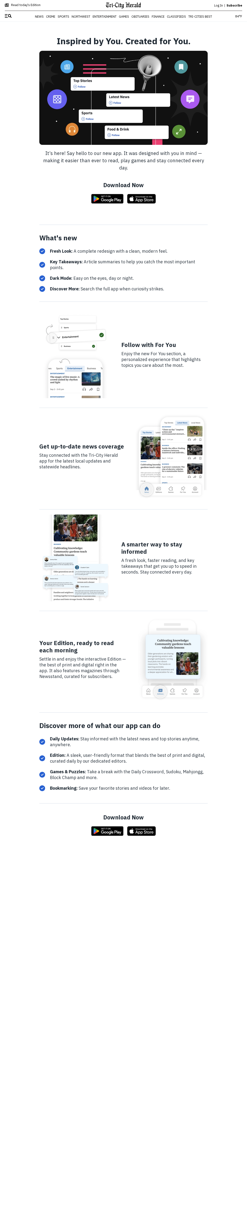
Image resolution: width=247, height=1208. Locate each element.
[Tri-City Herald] (123, 5)
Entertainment (105, 17)
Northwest (81, 17)
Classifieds (176, 17)
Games (124, 17)
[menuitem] (8, 16)
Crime (50, 17)
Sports (63, 17)
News (39, 17)
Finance (158, 17)
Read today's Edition (26, 5)
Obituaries (140, 17)
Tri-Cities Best (200, 17)
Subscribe (234, 5)
